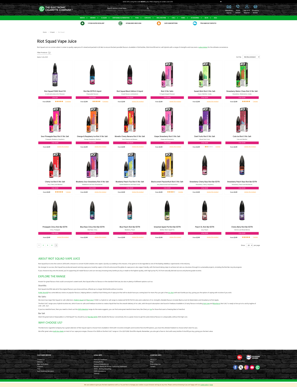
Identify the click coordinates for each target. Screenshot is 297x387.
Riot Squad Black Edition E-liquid (130, 91)
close (211, 385)
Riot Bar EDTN (92, 317)
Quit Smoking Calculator (45, 371)
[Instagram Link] (246, 367)
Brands (92, 18)
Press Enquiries (155, 364)
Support (40, 366)
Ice (151, 309)
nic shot (171, 292)
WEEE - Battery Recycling (102, 369)
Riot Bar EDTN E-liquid (92, 91)
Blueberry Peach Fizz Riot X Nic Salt (130, 181)
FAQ (38, 369)
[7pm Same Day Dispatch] (195, 23)
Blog (206, 18)
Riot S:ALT (90, 300)
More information (239, 361)
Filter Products (42, 52)
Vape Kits (147, 18)
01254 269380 (238, 6)
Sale (215, 18)
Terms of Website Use (101, 364)
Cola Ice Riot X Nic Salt (242, 136)
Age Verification (42, 364)
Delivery (40, 362)
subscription (203, 47)
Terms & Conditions (100, 359)
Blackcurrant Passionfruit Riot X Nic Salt (167, 181)
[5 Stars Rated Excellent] (82, 23)
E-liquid (104, 18)
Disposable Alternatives (121, 18)
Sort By (238, 57)
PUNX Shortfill (43, 292)
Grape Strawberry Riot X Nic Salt (167, 136)
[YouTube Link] (251, 367)
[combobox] (128, 8)
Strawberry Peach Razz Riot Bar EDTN (242, 181)
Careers (152, 366)
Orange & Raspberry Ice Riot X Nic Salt (92, 136)
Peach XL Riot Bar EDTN (204, 227)
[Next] (56, 245)
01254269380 (237, 11)
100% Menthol (83, 309)
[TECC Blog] (257, 367)
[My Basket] (255, 8)
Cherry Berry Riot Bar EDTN (242, 227)
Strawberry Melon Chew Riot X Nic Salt (242, 91)
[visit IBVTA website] (253, 357)
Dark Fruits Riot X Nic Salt (204, 136)
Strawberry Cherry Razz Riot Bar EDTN (205, 181)
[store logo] (55, 9)
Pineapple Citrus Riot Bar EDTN (55, 227)
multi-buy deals (58, 331)
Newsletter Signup (229, 6)
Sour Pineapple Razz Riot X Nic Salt (55, 136)
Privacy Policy (98, 362)
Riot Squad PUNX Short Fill (55, 91)
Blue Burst (216, 303)
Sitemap (96, 373)
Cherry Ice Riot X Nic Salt (55, 181)
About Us (153, 359)
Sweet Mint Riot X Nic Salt (204, 91)
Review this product (138, 101)
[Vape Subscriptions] (159, 23)
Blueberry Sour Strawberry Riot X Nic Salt (92, 181)
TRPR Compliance (100, 371)
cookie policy (204, 385)
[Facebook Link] (235, 367)
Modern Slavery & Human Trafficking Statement (110, 366)
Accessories (195, 18)
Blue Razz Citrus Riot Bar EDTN (92, 227)
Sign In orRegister (246, 6)
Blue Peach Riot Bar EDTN (130, 227)
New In (82, 18)
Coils (173, 18)
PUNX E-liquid (79, 300)
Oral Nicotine (161, 18)
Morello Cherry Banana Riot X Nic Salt (130, 136)
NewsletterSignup (229, 11)
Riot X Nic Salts (167, 91)
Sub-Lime (206, 303)
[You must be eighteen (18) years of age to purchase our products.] (239, 357)
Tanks (183, 18)
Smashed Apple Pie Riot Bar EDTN (167, 227)
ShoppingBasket (255, 11)
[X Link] (240, 367)
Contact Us (41, 359)
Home (45, 32)
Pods (137, 18)
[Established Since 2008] (120, 23)
